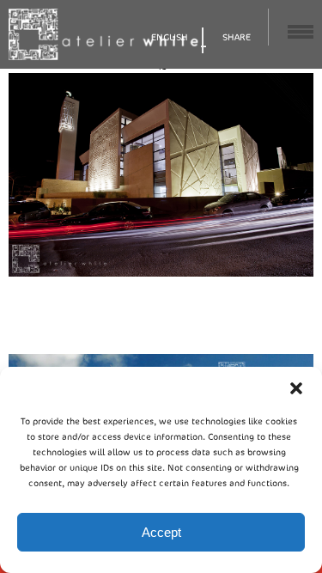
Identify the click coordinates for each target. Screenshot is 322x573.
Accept (161, 532)
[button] (296, 388)
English (169, 37)
